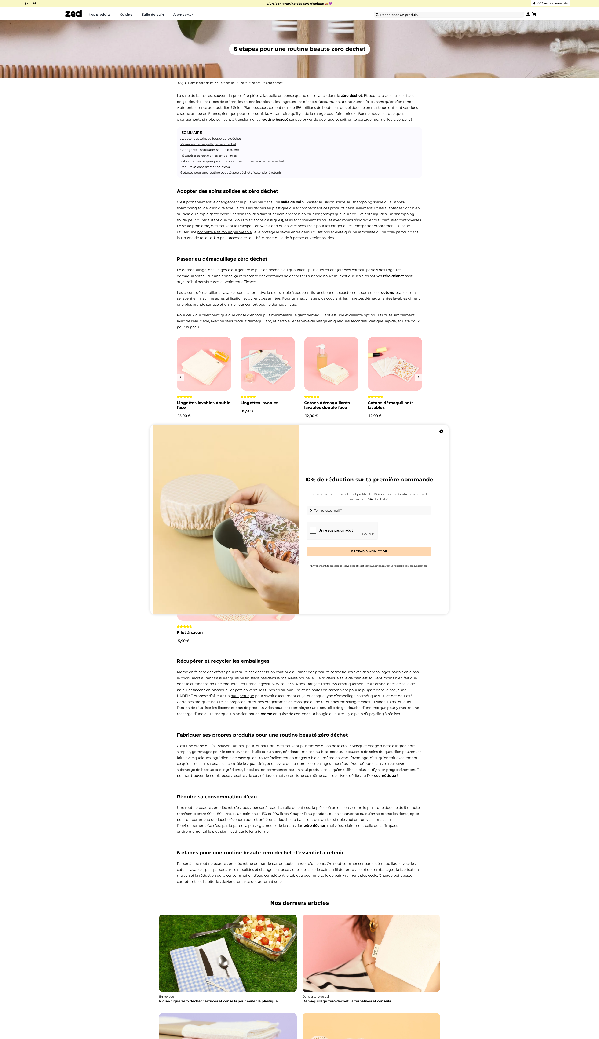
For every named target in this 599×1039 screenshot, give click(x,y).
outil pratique (242, 696)
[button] (180, 377)
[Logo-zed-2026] (73, 11)
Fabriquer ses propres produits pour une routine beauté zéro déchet (232, 161)
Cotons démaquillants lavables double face (327, 405)
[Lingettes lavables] (268, 364)
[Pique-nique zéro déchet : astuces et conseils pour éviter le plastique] (228, 916)
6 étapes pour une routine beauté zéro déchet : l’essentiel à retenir (230, 172)
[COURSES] (371, 1014)
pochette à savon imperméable (224, 232)
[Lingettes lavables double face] (204, 364)
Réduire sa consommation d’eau (205, 167)
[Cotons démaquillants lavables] (395, 364)
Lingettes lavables (259, 402)
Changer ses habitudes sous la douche (209, 150)
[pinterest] (34, 3)
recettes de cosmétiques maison (261, 775)
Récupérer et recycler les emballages (208, 155)
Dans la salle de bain (202, 82)
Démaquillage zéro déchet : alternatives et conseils (347, 1001)
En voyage (166, 996)
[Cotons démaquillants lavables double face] (331, 364)
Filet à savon (190, 632)
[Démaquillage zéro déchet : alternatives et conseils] (371, 916)
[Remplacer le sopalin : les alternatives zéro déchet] (228, 1014)
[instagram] (26, 3)
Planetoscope (255, 107)
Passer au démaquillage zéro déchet (208, 144)
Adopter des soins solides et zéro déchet (210, 138)
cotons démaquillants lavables (210, 292)
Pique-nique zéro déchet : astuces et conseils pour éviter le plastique (218, 1001)
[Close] (441, 431)
